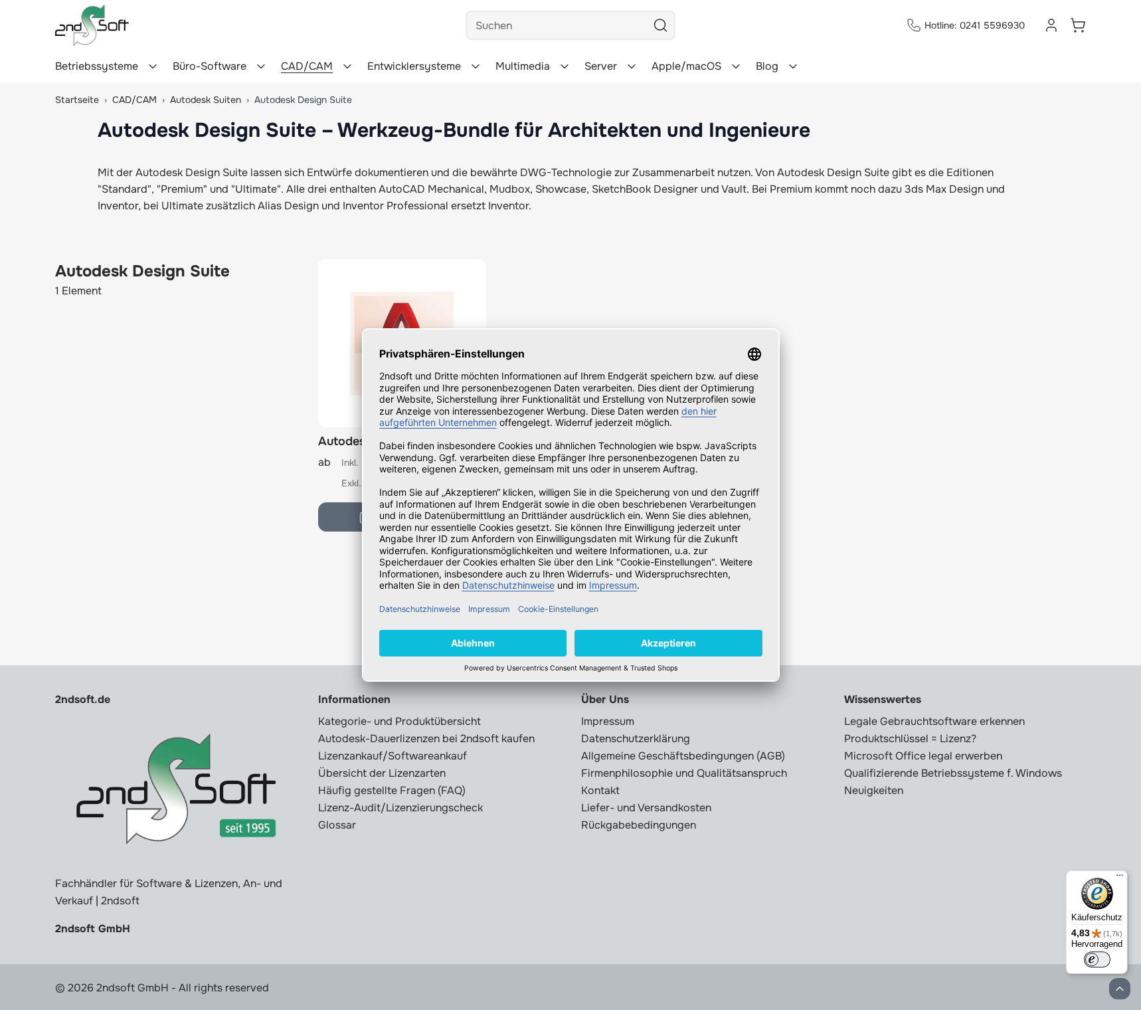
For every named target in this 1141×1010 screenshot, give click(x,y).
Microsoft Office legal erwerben (923, 756)
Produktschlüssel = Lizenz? (910, 739)
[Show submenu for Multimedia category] (564, 66)
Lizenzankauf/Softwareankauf (392, 756)
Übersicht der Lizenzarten (382, 773)
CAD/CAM (307, 66)
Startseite (77, 100)
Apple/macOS (686, 66)
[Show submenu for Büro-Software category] (261, 66)
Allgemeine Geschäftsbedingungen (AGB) (683, 756)
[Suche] (661, 25)
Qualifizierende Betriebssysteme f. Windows (953, 773)
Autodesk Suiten (205, 100)
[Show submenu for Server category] (631, 66)
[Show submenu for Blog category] (793, 66)
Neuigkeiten (873, 790)
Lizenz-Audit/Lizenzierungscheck (400, 808)
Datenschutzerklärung (635, 739)
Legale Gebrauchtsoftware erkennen (934, 721)
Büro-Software (209, 66)
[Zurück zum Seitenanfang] (1119, 988)
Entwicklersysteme (414, 66)
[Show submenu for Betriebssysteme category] (152, 66)
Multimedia (522, 66)
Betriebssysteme (96, 66)
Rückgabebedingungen (638, 825)
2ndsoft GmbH (92, 929)
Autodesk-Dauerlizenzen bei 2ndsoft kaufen (426, 739)
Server (600, 66)
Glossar (337, 825)
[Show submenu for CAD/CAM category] (347, 66)
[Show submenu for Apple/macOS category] (736, 66)
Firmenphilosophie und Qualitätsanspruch (684, 773)
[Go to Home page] (92, 25)
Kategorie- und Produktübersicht (399, 721)
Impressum (607, 721)
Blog (767, 66)
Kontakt (600, 790)
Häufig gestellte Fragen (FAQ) (392, 790)
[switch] (1097, 959)
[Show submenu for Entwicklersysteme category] (475, 66)
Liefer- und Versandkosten (646, 808)
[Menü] (1120, 878)
